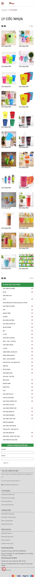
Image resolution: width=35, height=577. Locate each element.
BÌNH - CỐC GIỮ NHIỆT (9, 359)
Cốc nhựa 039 (23, 46)
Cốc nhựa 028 (23, 188)
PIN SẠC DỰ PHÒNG (8, 397)
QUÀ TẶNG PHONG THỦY (10, 408)
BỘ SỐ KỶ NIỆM (7, 327)
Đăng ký (5, 463)
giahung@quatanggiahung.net (11, 484)
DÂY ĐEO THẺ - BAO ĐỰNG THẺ (11, 362)
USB (4, 309)
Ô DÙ (4, 390)
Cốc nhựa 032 (23, 147)
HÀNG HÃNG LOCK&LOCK (10, 352)
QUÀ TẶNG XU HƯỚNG (9, 288)
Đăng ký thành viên (7, 524)
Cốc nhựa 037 (6, 86)
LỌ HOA (5, 348)
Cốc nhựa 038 (6, 66)
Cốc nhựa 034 (6, 127)
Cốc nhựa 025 (6, 228)
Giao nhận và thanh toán (8, 517)
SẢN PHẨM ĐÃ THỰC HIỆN (10, 439)
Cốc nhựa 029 (6, 188)
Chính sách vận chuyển (8, 498)
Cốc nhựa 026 (23, 208)
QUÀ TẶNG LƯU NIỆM (8, 306)
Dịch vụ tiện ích (5, 540)
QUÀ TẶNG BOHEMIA (8, 415)
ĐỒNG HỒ (5, 366)
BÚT (4, 330)
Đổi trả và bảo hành (7, 520)
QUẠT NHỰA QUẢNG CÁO (10, 401)
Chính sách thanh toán (8, 494)
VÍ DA (4, 299)
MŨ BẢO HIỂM (6, 383)
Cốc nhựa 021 (23, 268)
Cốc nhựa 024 (23, 228)
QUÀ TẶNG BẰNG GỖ (8, 411)
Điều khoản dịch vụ (6, 533)
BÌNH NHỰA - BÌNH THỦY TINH (11, 436)
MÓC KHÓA (6, 380)
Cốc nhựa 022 (6, 268)
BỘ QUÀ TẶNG (7, 313)
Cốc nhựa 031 (6, 167)
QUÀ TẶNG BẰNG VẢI (8, 432)
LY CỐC (5, 334)
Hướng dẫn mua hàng (7, 514)
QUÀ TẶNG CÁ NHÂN (8, 337)
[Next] (33, 26)
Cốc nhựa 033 (23, 127)
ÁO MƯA (5, 316)
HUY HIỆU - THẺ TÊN (8, 376)
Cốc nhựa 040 (6, 46)
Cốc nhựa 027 (6, 208)
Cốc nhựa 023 (23, 248)
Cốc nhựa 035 (23, 107)
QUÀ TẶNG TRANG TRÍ (9, 323)
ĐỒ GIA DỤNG (6, 369)
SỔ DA (4, 292)
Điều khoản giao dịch (7, 536)
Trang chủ (4, 10)
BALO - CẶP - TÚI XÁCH (9, 341)
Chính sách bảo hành (7, 505)
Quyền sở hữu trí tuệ (7, 543)
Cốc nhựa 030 (23, 167)
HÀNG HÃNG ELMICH (9, 355)
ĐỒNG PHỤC (6, 387)
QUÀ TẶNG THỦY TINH (9, 418)
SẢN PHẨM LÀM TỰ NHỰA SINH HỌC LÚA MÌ (15, 302)
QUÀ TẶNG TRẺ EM (8, 344)
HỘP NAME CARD (7, 373)
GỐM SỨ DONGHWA (8, 422)
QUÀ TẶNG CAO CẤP (8, 404)
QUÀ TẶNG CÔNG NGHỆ (9, 425)
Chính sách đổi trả (6, 501)
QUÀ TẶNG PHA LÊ (8, 394)
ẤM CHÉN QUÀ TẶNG (8, 320)
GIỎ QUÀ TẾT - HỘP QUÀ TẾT (10, 429)
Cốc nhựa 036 (23, 86)
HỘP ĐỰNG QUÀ (7, 295)
